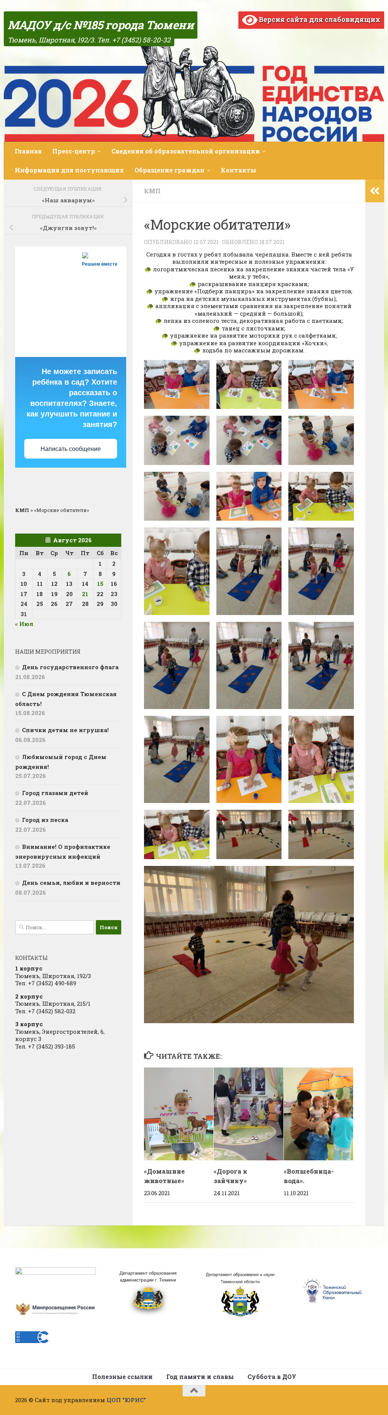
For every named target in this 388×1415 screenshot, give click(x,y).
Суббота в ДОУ (271, 1377)
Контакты (238, 170)
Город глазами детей (55, 793)
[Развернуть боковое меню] (374, 191)
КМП (152, 191)
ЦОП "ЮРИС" (126, 1400)
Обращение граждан (170, 170)
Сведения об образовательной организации (185, 151)
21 (85, 594)
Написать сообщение (71, 449)
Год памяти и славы (200, 1377)
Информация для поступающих (69, 170)
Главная (28, 151)
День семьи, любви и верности (71, 882)
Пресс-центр (73, 151)
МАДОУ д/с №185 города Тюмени (101, 24)
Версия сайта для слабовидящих (318, 19)
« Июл (24, 624)
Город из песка (45, 819)
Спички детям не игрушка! (65, 730)
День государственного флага (70, 667)
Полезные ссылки (122, 1377)
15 (100, 583)
